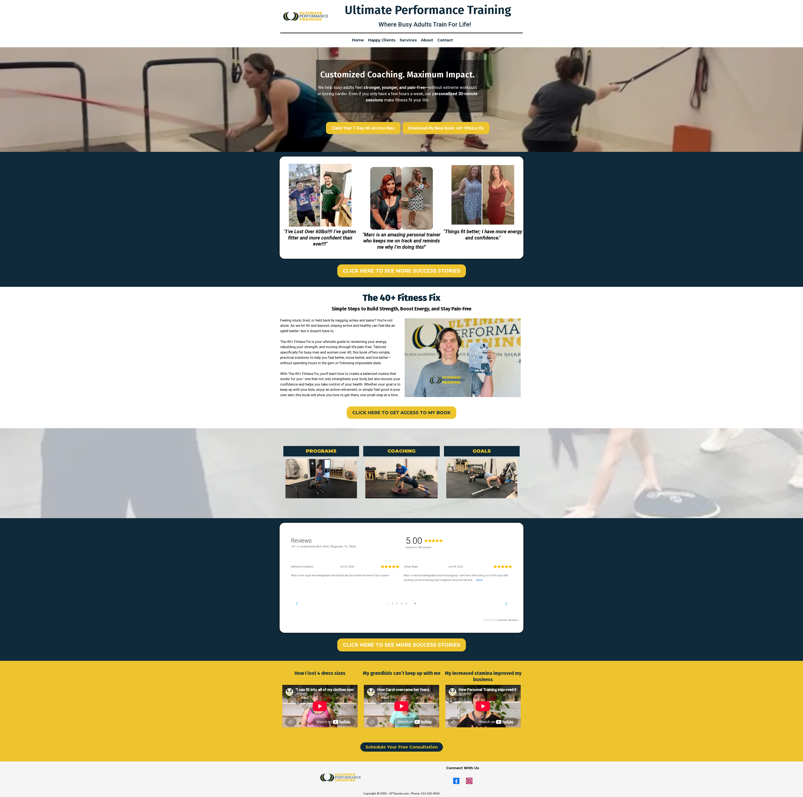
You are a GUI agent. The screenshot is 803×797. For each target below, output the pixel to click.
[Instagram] (469, 780)
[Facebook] (456, 780)
